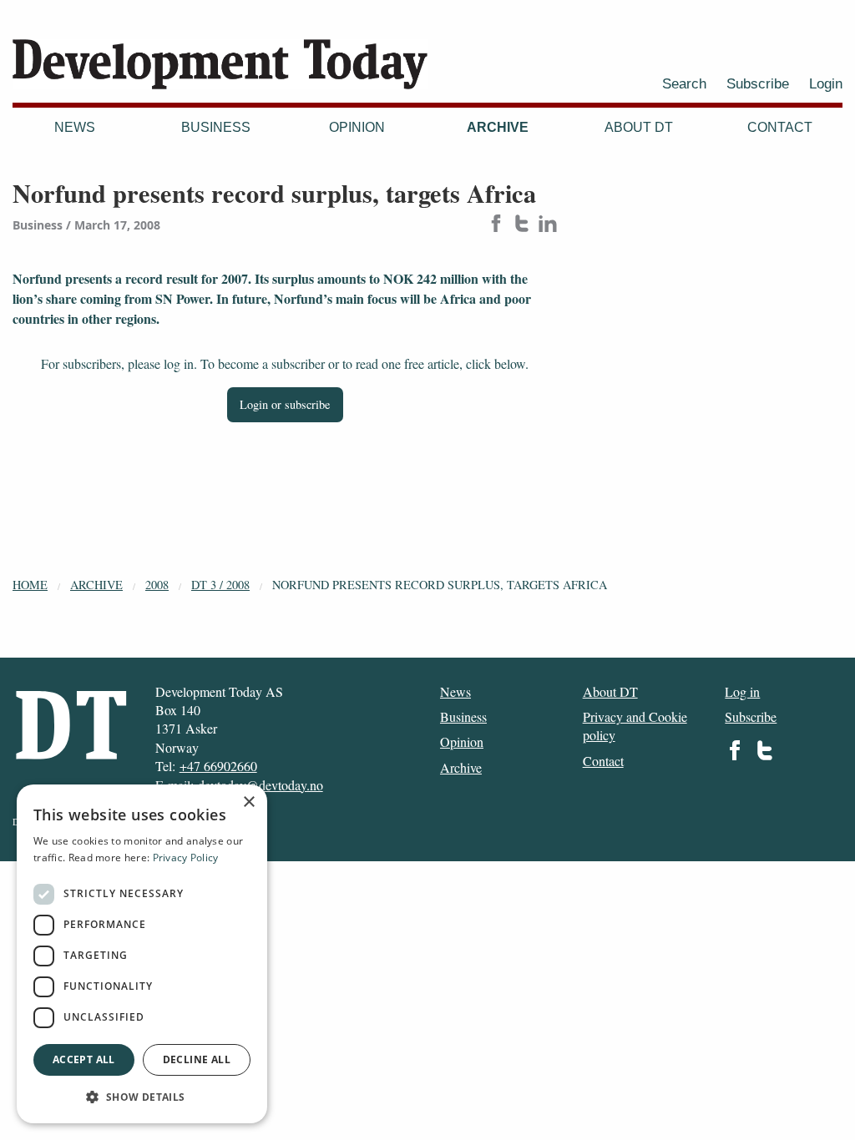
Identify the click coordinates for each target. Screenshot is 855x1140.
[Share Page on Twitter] (522, 224)
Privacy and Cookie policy (635, 726)
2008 (157, 585)
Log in (742, 691)
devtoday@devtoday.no (260, 785)
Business (215, 127)
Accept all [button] (84, 1059)
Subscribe (757, 83)
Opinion (357, 127)
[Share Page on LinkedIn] (548, 224)
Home (30, 585)
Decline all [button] (196, 1059)
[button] (141, 1097)
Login (825, 83)
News (74, 127)
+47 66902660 (218, 765)
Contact (779, 127)
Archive (498, 127)
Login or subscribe (285, 404)
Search (684, 83)
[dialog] (142, 953)
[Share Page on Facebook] (496, 224)
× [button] (248, 802)
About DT (639, 127)
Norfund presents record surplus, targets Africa (439, 585)
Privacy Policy (186, 857)
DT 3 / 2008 (220, 585)
